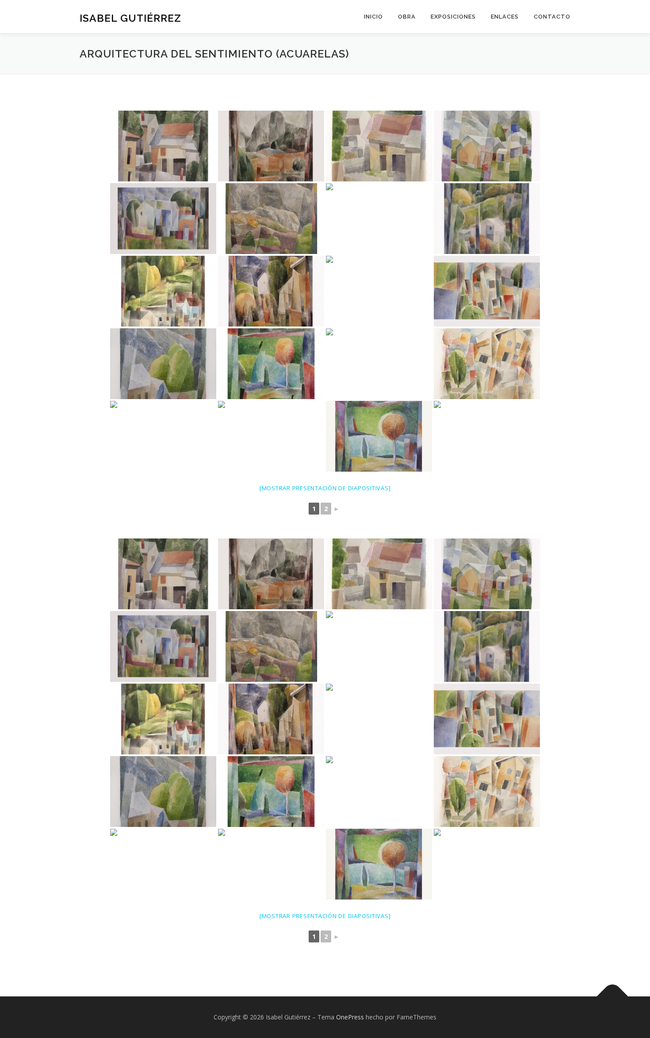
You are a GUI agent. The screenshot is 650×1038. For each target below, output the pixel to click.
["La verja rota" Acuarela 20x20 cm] (487, 363)
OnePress (350, 1017)
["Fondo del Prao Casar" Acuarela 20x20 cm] (163, 436)
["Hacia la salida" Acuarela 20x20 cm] (487, 146)
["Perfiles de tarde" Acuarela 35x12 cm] (163, 363)
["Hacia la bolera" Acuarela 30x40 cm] (271, 436)
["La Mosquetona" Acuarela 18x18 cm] (271, 146)
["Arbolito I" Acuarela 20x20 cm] (271, 363)
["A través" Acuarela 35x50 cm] (163, 218)
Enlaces (505, 16)
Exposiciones (453, 16)
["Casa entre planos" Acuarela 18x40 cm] (487, 291)
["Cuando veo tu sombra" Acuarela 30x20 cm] (271, 218)
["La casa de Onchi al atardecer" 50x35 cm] (271, 291)
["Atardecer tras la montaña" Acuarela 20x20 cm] (379, 363)
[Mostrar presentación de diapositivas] (325, 488)
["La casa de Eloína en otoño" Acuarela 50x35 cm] (487, 218)
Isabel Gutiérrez (130, 18)
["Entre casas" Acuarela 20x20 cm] (163, 146)
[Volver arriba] (612, 996)
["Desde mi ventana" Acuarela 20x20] (487, 436)
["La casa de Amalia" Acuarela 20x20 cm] (379, 146)
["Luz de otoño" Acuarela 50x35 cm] (163, 291)
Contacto (552, 16)
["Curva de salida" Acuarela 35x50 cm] (379, 291)
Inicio (373, 16)
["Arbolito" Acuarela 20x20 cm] (379, 436)
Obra (407, 16)
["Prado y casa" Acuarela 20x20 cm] (379, 218)
